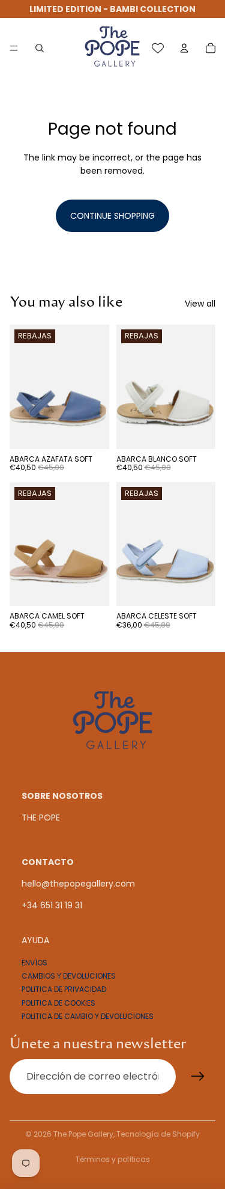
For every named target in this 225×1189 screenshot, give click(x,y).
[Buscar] (39, 48)
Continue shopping (112, 216)
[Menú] (14, 48)
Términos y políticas (113, 1159)
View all (200, 304)
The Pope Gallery (83, 1134)
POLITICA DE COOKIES (58, 1003)
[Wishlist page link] (158, 48)
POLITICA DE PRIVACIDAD (64, 989)
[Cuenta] (184, 48)
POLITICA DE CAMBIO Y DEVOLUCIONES (88, 1016)
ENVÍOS (34, 962)
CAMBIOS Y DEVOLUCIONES (69, 976)
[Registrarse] (198, 1076)
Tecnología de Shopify (158, 1134)
